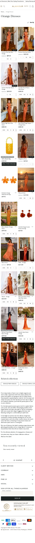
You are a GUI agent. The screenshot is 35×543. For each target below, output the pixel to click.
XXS (20, 164)
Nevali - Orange (5, 296)
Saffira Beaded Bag (6, 159)
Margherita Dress (22, 159)
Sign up (17, 498)
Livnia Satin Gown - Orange (8, 368)
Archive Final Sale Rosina (24, 52)
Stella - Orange (22, 262)
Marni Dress (5, 262)
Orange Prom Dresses (9, 383)
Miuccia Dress (21, 193)
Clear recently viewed (8, 449)
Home (2, 12)
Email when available (9, 164)
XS (24, 164)
